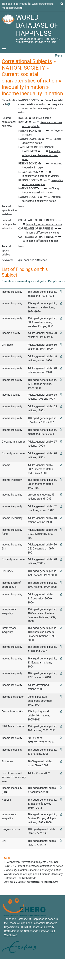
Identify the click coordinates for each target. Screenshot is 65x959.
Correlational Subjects (27, 61)
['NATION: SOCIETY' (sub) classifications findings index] (8, 104)
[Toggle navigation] (4, 48)
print (60, 55)
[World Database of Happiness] (8, 28)
